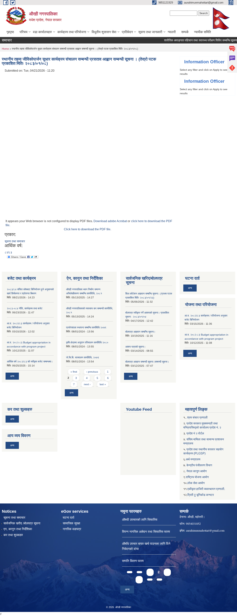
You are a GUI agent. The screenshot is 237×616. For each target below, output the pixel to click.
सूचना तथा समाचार (15, 241)
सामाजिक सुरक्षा (71, 523)
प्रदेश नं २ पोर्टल (195, 433)
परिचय (23, 32)
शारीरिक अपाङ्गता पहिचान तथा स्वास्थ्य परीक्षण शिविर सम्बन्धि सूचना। (194, 40)
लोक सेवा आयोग (196, 483)
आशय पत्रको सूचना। (135, 346)
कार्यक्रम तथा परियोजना (71, 32)
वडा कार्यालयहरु (42, 32)
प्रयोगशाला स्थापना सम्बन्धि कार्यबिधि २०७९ (86, 327)
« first (74, 371)
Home (5, 48)
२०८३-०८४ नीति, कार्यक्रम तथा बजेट (24, 308)
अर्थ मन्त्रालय (193, 459)
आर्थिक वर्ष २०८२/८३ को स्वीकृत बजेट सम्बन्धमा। (30, 361)
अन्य (12, 376)
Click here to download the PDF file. (87, 229)
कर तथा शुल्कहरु (13, 535)
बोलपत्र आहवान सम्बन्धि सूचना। (140, 331)
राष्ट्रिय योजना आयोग (197, 477)
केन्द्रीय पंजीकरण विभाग (199, 465)
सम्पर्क (184, 32)
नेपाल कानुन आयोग (196, 471)
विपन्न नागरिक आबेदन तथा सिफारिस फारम (146, 531)
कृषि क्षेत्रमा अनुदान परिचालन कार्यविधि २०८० (87, 342)
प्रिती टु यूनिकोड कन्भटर (200, 494)
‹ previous (92, 371)
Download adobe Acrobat (111, 221)
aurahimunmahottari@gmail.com (205, 530)
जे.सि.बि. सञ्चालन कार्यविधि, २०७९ (82, 357)
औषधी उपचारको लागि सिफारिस (139, 519)
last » (103, 384)
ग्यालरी (172, 32)
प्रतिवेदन (127, 32)
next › (87, 384)
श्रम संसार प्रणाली (197, 417)
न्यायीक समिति (202, 32)
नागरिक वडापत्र (72, 529)
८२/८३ (8, 252)
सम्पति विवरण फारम (133, 561)
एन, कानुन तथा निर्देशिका (18, 529)
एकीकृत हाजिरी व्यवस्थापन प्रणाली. (206, 489)
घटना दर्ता (68, 517)
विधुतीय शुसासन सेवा (104, 32)
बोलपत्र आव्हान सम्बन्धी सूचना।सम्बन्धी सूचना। (147, 361)
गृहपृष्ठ (10, 32)
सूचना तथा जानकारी (150, 32)
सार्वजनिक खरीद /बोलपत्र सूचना (22, 523)
